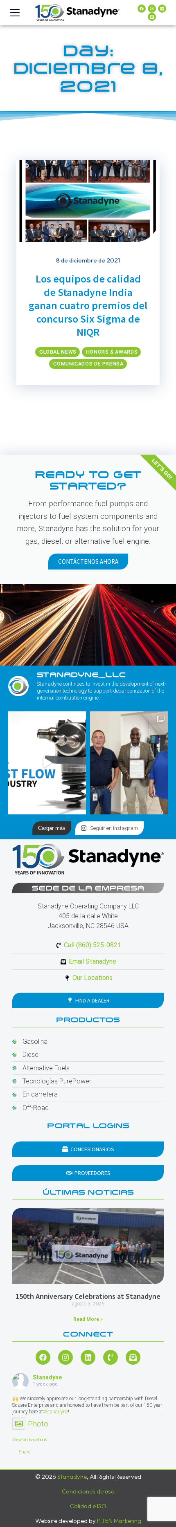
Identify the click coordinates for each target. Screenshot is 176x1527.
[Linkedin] (162, 8)
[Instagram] (152, 8)
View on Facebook (29, 1439)
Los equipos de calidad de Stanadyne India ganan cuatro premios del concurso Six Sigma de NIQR (88, 305)
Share (24, 1452)
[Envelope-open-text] (152, 17)
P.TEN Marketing (119, 1521)
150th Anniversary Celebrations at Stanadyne (88, 1296)
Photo (38, 1423)
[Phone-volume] (110, 1357)
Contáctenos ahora (88, 561)
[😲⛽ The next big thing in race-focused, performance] (47, 763)
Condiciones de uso (88, 1491)
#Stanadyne (55, 1412)
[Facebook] (142, 8)
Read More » (88, 1319)
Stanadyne (47, 1377)
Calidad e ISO (88, 1506)
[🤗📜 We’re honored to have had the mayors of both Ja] (129, 763)
